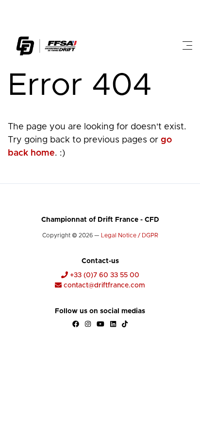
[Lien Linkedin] (113, 323)
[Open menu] (187, 46)
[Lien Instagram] (88, 323)
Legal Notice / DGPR (129, 235)
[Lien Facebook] (75, 323)
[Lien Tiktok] (125, 323)
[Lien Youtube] (100, 323)
